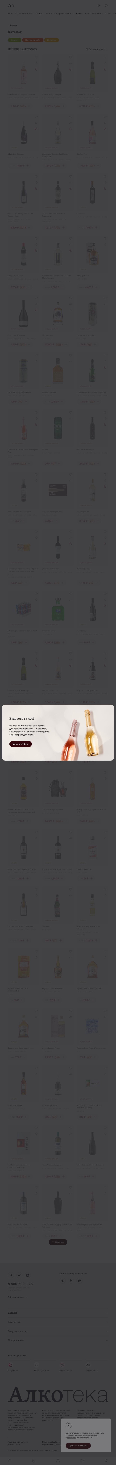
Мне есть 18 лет (21, 744)
